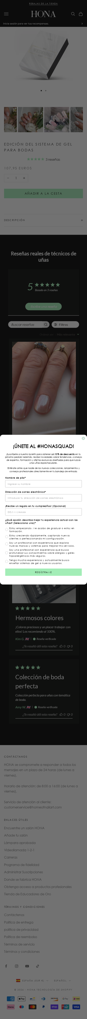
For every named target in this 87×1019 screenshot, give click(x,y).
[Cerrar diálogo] (83, 438)
